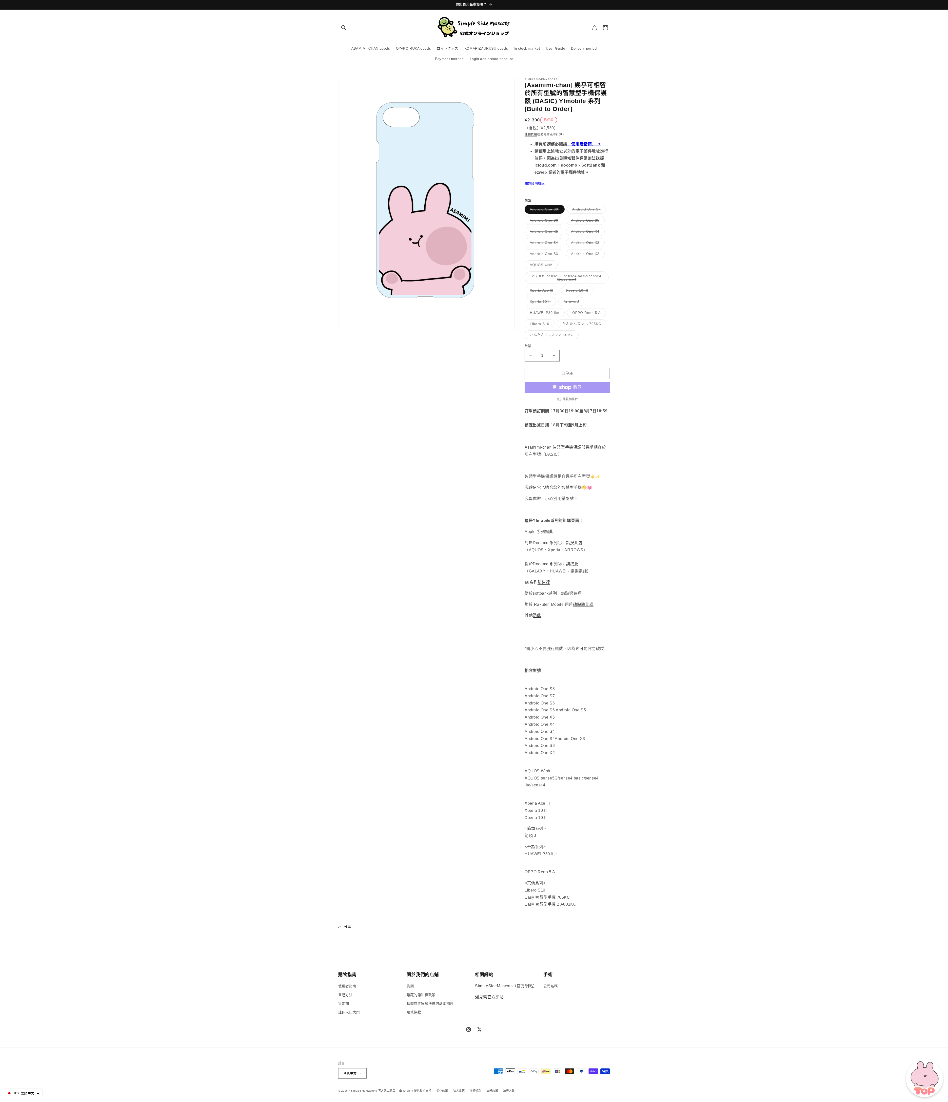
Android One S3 (546, 254)
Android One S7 (588, 210)
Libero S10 (541, 325)
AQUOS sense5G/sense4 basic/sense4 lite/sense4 (566, 279)
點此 (549, 532)
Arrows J (573, 302)
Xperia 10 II (542, 302)
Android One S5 (587, 221)
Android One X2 (587, 254)
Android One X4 (587, 232)
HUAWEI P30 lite (546, 313)
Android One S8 (546, 210)
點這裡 (543, 582)
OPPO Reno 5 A (588, 313)
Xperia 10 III (579, 291)
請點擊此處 (583, 604)
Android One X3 (587, 243)
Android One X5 (546, 232)
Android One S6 (546, 221)
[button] (343, 27)
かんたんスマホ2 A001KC (553, 336)
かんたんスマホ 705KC (583, 325)
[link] (567, 399)
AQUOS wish (543, 266)
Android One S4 (546, 243)
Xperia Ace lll (543, 291)
